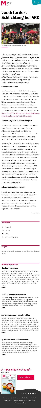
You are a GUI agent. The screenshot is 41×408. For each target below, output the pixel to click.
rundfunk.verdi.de (19, 400)
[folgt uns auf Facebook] (28, 393)
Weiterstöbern (24, 377)
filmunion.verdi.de (20, 403)
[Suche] (22, 393)
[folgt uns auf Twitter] (30, 393)
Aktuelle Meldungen (15, 251)
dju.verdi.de (31, 400)
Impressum (6, 398)
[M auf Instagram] (33, 393)
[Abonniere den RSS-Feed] (35, 393)
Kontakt (33, 398)
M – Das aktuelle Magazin (16, 369)
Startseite (4, 251)
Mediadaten (16, 398)
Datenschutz (8, 400)
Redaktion (25, 398)
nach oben (35, 213)
